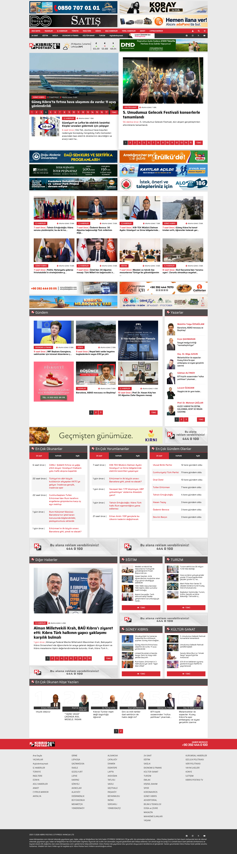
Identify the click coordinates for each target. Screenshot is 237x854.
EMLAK (147, 779)
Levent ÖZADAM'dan (142, 35)
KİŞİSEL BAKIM (150, 783)
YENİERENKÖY (78, 808)
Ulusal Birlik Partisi (162, 465)
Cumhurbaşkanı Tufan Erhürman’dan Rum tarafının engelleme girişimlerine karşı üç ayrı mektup (65, 500)
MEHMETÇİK (77, 804)
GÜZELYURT (77, 771)
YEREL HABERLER (129, 31)
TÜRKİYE (75, 31)
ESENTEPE (112, 767)
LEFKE (74, 775)
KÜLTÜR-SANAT (89, 35)
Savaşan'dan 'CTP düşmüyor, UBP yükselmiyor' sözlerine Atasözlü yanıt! (126, 492)
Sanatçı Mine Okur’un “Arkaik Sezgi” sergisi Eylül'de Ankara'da (192, 655)
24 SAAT (35, 35)
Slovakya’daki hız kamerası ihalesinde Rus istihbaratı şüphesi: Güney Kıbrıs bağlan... (147, 638)
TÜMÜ (114, 112)
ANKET (142, 31)
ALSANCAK (113, 755)
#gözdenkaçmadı (116, 35)
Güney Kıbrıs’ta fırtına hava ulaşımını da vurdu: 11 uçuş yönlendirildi (146, 646)
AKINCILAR (77, 788)
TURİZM (102, 35)
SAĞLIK (55, 35)
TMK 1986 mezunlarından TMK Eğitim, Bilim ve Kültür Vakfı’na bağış (146, 588)
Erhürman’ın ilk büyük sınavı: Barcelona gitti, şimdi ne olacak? (65, 530)
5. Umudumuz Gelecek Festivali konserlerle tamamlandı (192, 637)
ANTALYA (37, 796)
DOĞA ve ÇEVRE (151, 808)
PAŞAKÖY (112, 792)
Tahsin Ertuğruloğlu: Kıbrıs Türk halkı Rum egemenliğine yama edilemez (125, 505)
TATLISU (111, 779)
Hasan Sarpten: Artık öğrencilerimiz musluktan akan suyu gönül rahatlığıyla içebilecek (147, 579)
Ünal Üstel (158, 479)
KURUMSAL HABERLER (196, 755)
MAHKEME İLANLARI (153, 816)
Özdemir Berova (161, 509)
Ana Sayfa (37, 755)
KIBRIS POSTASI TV (194, 779)
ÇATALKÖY (112, 759)
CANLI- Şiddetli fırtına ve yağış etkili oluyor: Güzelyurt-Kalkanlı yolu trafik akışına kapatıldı (65, 468)
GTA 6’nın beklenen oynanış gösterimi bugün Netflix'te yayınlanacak (191, 663)
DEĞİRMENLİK (78, 796)
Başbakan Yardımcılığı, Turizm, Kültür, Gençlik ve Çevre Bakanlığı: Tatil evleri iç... (192, 594)
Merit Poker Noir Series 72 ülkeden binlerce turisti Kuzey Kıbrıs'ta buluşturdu (192, 585)
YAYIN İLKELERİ (193, 767)
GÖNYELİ (76, 783)
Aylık (78, 455)
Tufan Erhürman (161, 487)
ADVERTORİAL (150, 800)
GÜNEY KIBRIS (150, 796)
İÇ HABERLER (62, 31)
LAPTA (111, 771)
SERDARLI (112, 804)
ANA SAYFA (36, 31)
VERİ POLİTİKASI (193, 763)
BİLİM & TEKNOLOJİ (152, 804)
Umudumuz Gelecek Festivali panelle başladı (191, 645)
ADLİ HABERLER (111, 31)
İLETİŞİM (190, 775)
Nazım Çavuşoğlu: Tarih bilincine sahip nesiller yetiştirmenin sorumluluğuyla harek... (147, 597)
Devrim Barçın (160, 517)
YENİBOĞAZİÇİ (114, 808)
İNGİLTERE (87, 31)
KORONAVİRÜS (150, 792)
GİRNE (74, 755)
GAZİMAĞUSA (78, 763)
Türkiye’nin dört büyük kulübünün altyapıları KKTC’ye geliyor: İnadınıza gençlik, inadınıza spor (64, 483)
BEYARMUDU (114, 796)
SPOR (146, 788)
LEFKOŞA (76, 759)
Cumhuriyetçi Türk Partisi (166, 472)
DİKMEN (111, 763)
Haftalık (58, 455)
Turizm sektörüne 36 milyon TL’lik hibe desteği (191, 567)
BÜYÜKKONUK (78, 800)
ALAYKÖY (76, 792)
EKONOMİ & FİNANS (70, 35)
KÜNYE (189, 771)
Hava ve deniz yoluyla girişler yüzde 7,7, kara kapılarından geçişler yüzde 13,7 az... (192, 577)
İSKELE (75, 767)
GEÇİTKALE (113, 788)
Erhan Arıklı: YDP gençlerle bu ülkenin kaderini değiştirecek (124, 518)
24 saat (39, 455)
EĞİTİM (45, 35)
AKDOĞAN (112, 775)
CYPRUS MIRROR (156, 31)
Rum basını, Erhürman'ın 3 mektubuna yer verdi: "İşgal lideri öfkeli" (146, 663)
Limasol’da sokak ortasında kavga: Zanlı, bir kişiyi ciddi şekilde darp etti (146, 655)
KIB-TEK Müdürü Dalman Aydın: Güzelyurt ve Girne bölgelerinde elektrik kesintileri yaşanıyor (125, 468)
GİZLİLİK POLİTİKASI (195, 759)
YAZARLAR (49, 31)
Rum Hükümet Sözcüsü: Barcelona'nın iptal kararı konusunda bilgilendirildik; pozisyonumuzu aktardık (62, 516)
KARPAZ (75, 779)
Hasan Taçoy (159, 502)
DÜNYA (98, 31)
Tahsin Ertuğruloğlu (163, 494)
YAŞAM (147, 820)
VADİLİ (111, 783)
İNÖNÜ (111, 800)
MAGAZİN (148, 812)
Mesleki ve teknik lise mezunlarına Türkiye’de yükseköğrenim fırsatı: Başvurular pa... (144, 569)
